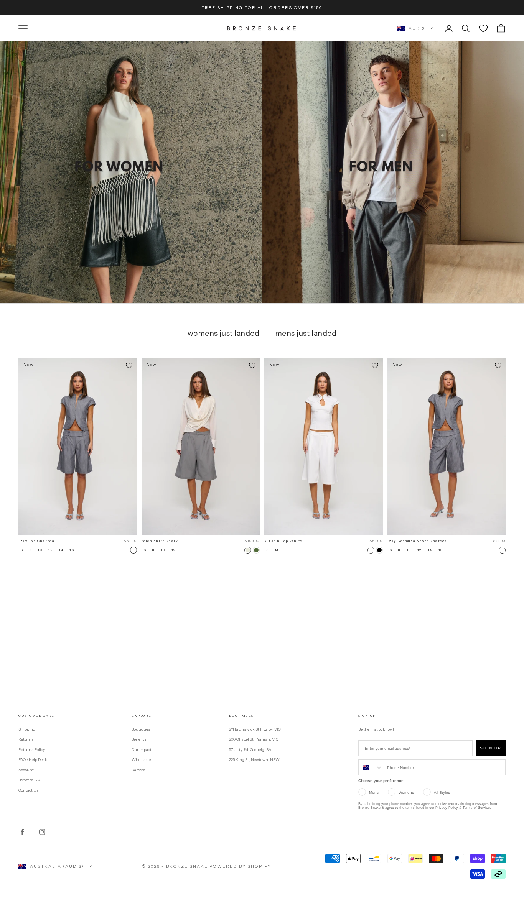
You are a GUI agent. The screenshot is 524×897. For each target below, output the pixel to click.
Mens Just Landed (306, 333)
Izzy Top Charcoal (37, 541)
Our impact (142, 749)
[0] (483, 28)
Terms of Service (476, 808)
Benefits (139, 739)
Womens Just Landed (224, 333)
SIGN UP (490, 748)
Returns (26, 739)
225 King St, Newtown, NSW (254, 759)
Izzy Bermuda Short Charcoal (418, 541)
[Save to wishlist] (129, 365)
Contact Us (28, 790)
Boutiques (141, 729)
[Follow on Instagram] (42, 832)
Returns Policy (31, 749)
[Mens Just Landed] (393, 172)
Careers (138, 769)
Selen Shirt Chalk (160, 541)
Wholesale (141, 759)
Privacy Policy (446, 808)
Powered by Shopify (240, 866)
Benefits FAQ (29, 779)
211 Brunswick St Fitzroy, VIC (255, 729)
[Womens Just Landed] (131, 172)
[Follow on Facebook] (22, 832)
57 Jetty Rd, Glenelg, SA (250, 749)
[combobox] (371, 767)
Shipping (26, 729)
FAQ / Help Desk (32, 759)
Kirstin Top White (283, 541)
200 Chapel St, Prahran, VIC (253, 739)
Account (26, 769)
